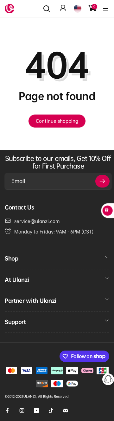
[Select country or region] (77, 8)
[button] (47, 9)
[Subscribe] (102, 181)
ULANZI (29, 396)
